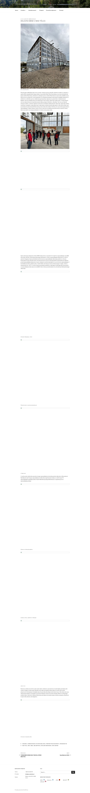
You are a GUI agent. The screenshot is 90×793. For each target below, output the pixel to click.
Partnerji (61, 10)
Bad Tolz (24, 745)
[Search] (73, 772)
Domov (16, 10)
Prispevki (41, 10)
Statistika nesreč (32, 10)
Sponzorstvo (63, 743)
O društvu (23, 10)
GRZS (32, 745)
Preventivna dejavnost (51, 10)
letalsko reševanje (46, 745)
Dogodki (24, 743)
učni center (55, 745)
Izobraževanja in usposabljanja (37, 743)
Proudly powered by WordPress (21, 789)
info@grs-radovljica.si (29, 774)
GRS (29, 745)
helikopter (37, 745)
